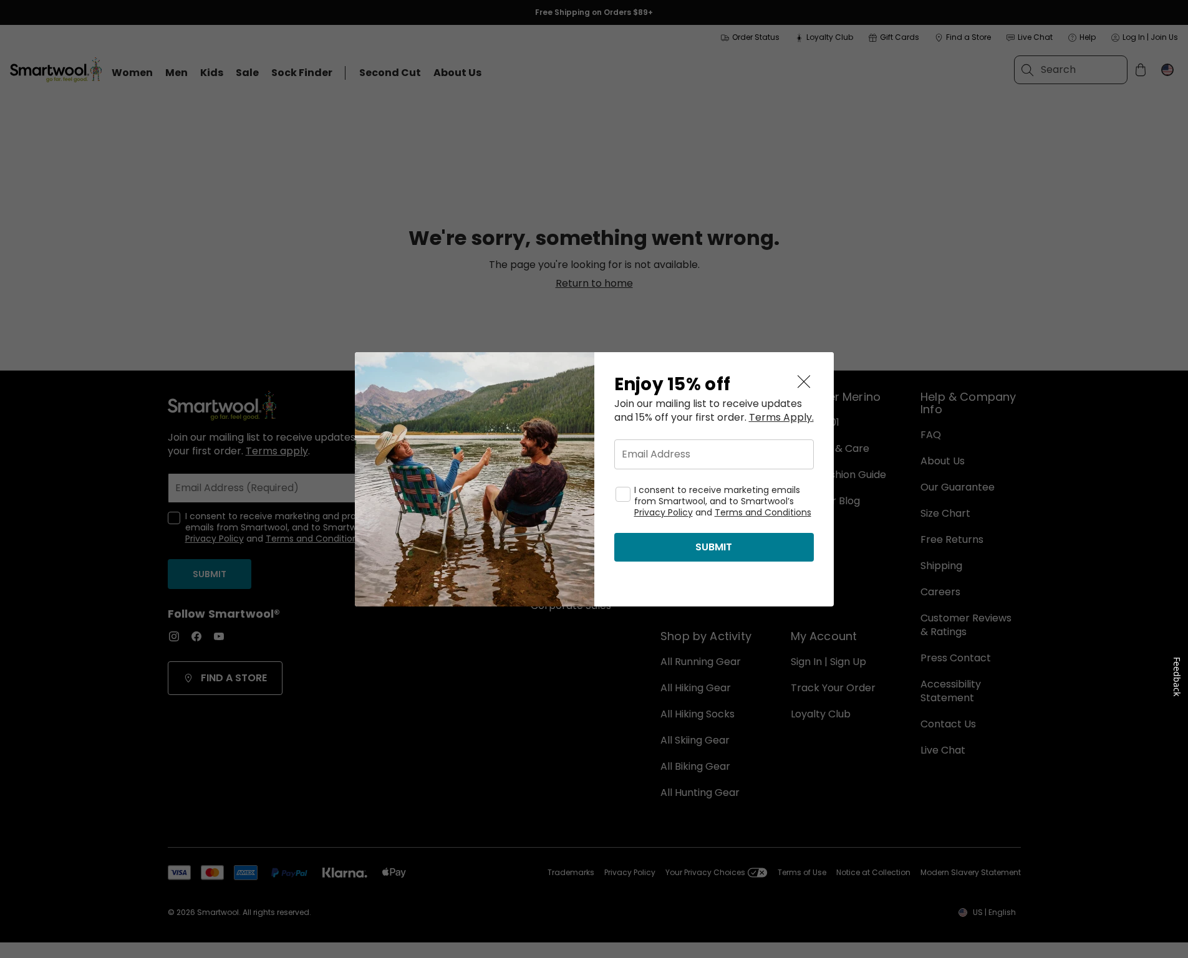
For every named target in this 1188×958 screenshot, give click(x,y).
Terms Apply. (781, 417)
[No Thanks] (804, 382)
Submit (713, 547)
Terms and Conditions (763, 512)
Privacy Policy (663, 512)
